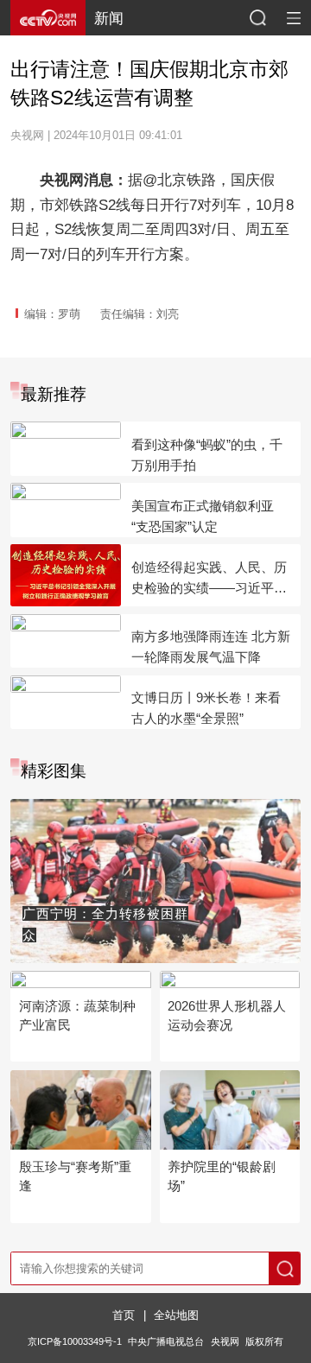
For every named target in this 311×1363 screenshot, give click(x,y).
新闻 (109, 18)
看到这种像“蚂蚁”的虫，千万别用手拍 (206, 454)
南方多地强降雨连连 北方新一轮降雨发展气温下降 (210, 646)
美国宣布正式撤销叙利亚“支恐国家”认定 (202, 516)
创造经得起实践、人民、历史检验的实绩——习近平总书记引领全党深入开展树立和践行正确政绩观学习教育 (209, 579)
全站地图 (176, 1315)
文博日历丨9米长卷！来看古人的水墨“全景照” (206, 708)
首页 (123, 1315)
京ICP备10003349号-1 (75, 1341)
